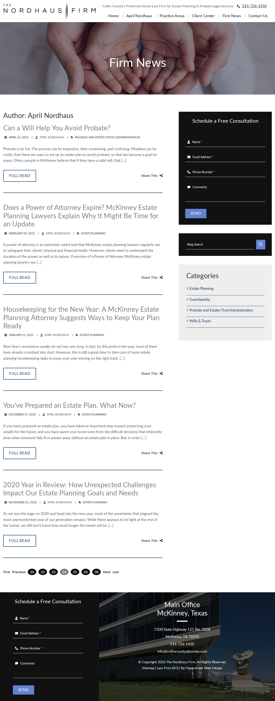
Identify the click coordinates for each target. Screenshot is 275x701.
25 (75, 572)
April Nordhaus (139, 16)
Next (106, 572)
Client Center (203, 16)
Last (116, 572)
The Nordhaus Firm (180, 662)
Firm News (231, 16)
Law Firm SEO (167, 668)
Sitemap (148, 668)
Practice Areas (172, 16)
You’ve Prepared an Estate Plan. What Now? (69, 405)
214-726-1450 (254, 6)
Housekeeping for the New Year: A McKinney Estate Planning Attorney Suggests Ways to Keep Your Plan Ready (81, 318)
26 (86, 572)
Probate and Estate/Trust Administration (221, 310)
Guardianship (199, 299)
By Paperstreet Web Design (201, 668)
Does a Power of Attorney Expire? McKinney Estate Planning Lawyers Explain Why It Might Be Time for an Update (80, 216)
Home (113, 16)
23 (53, 572)
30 (96, 572)
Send (196, 213)
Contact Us (258, 16)
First (6, 572)
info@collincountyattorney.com (182, 651)
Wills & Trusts (200, 321)
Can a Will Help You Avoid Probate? (56, 128)
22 (43, 572)
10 (32, 572)
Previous (19, 572)
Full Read (19, 176)
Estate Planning (201, 288)
